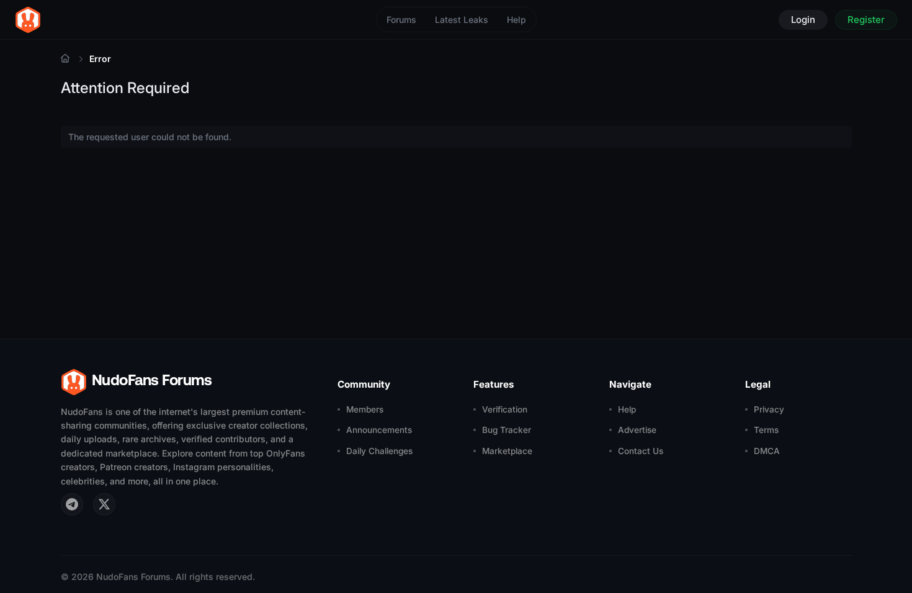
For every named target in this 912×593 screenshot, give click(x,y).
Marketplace (507, 451)
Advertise (637, 430)
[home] (28, 20)
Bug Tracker (506, 430)
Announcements (379, 430)
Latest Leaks (461, 19)
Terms (766, 430)
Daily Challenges (379, 451)
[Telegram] (72, 504)
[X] (104, 504)
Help (516, 19)
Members (364, 409)
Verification (504, 409)
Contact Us (640, 451)
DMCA (767, 451)
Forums (401, 19)
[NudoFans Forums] (65, 58)
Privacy (769, 409)
